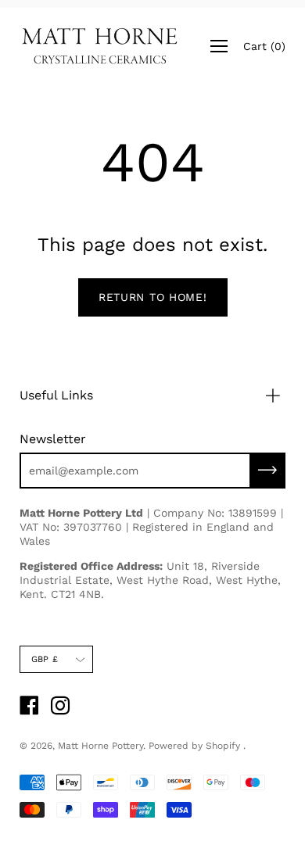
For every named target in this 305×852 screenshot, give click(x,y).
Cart (264, 46)
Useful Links (56, 395)
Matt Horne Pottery (100, 745)
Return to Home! (153, 297)
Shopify (223, 745)
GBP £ (44, 659)
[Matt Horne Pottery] (100, 46)
